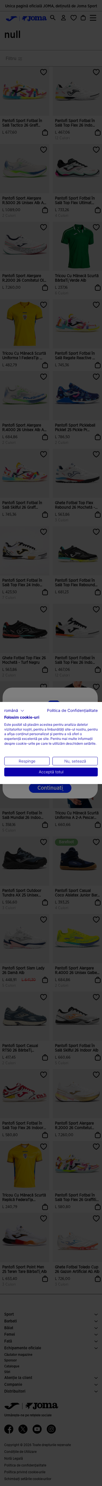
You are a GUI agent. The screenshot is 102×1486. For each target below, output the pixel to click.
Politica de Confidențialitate (72, 710)
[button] (14, 710)
